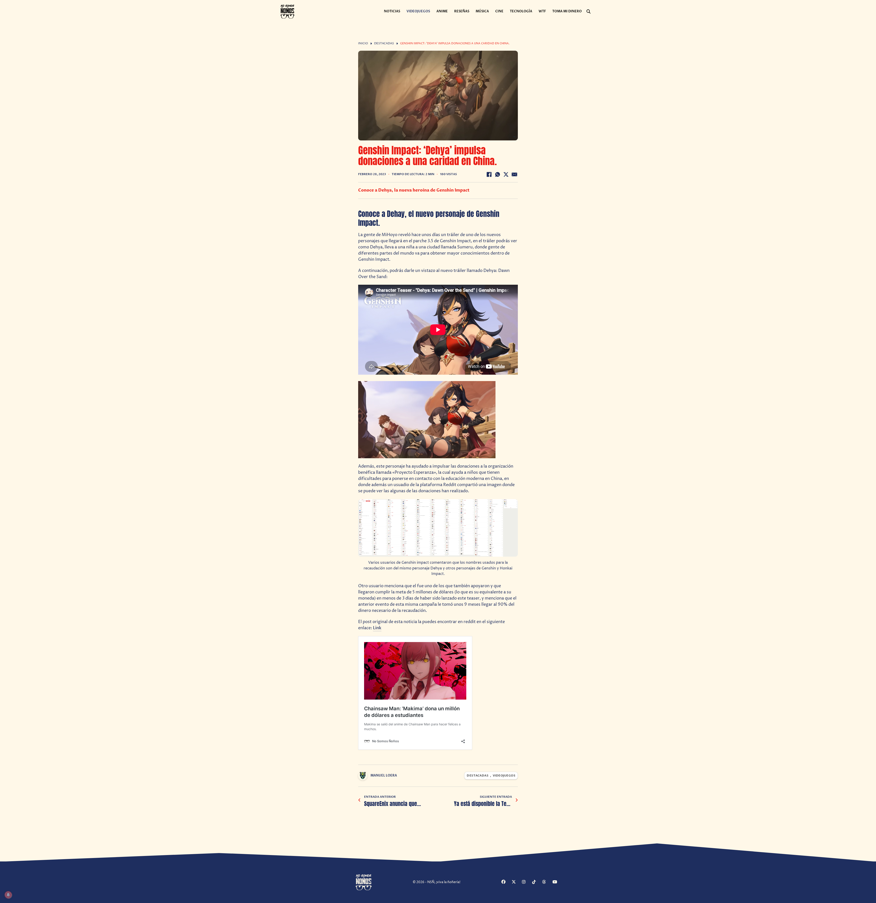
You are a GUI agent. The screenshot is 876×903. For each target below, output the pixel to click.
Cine (499, 11)
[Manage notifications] (8, 894)
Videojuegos (418, 11)
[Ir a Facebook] (506, 882)
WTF (542, 11)
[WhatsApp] (497, 174)
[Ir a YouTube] (557, 882)
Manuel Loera (383, 775)
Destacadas (384, 43)
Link (377, 628)
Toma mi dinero (567, 11)
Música (482, 11)
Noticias (392, 11)
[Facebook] (489, 174)
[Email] (514, 174)
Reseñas (461, 11)
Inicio (363, 43)
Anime (442, 11)
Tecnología (521, 11)
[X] (506, 174)
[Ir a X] (516, 882)
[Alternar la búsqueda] (588, 11)
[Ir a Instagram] (526, 882)
